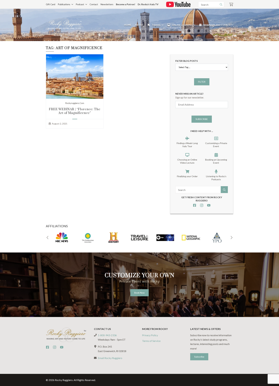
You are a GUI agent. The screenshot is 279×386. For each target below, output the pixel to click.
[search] (221, 4)
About (139, 24)
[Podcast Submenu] (85, 4)
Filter (201, 81)
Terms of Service (151, 340)
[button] (47, 237)
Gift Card (50, 4)
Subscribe (202, 119)
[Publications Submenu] (71, 4)
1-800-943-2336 (107, 335)
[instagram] (201, 205)
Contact (94, 4)
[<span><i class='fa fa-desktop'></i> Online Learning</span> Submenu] (193, 24)
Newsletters (107, 4)
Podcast (80, 4)
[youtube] (208, 205)
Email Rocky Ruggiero (110, 357)
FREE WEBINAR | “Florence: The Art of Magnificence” (74, 111)
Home (127, 24)
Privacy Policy (150, 335)
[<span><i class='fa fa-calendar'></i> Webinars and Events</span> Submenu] (231, 24)
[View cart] (231, 4)
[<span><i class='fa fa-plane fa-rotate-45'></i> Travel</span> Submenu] (161, 24)
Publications (64, 4)
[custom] (194, 205)
